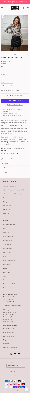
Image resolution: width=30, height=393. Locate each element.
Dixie (4, 228)
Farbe (2, 66)
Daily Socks (6, 264)
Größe (3, 74)
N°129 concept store (17, 390)
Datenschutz (7, 206)
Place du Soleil (7, 240)
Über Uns (6, 213)
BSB (4, 256)
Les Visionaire (7, 248)
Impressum (6, 209)
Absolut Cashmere (9, 260)
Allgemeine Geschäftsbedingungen (14, 194)
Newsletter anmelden (10, 347)
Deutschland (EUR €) (14, 365)
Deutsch (14, 375)
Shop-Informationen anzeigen (12, 115)
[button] (2, 8)
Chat (16, 153)
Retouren (6, 198)
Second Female (8, 236)
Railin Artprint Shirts (9, 284)
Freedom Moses (8, 288)
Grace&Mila (6, 232)
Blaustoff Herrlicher (9, 224)
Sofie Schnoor (7, 244)
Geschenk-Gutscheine (10, 186)
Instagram (6, 343)
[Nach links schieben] (11, 54)
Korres (5, 276)
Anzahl (3, 82)
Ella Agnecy (6, 272)
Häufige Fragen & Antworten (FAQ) (13, 190)
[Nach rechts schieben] (19, 54)
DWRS (5, 268)
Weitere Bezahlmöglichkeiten (14, 104)
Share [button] (5, 172)
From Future (7, 252)
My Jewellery (7, 280)
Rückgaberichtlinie (9, 202)
